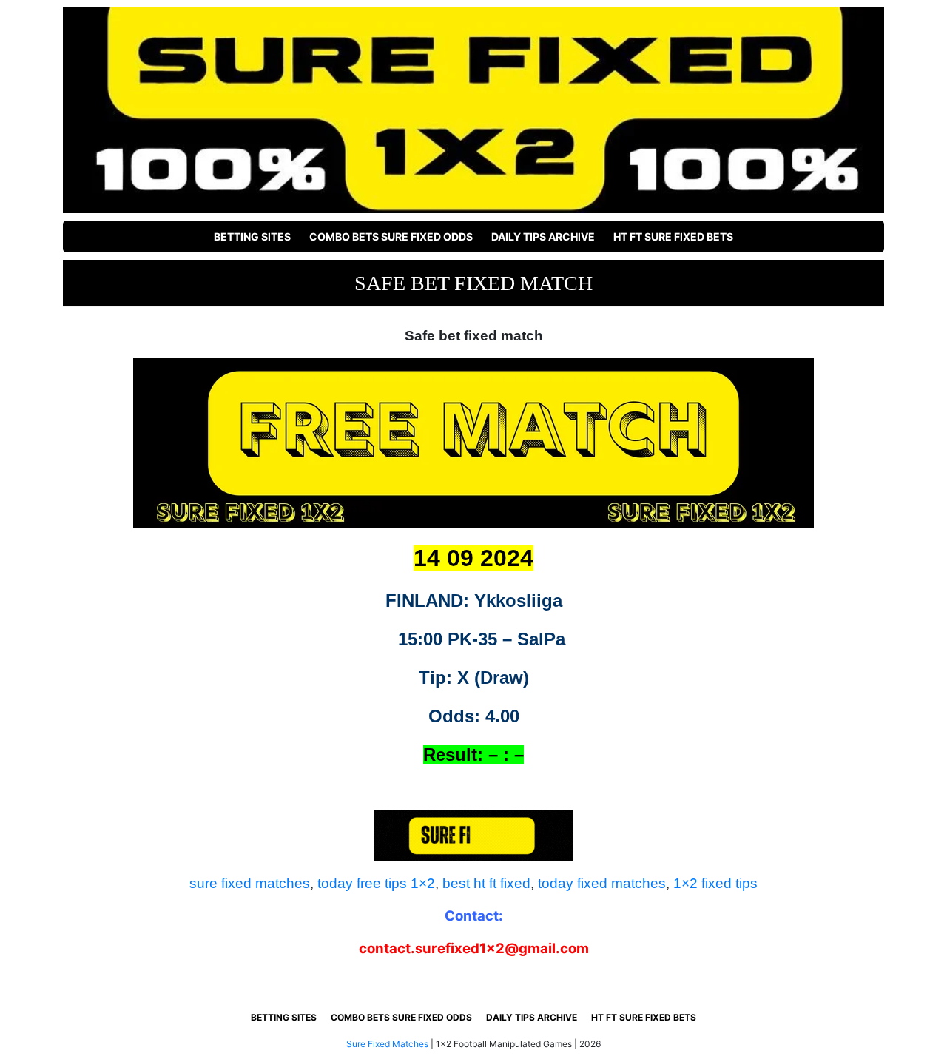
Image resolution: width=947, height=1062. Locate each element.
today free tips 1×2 (376, 883)
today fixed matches (602, 883)
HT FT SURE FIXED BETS (673, 236)
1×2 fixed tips (715, 883)
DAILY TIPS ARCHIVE (543, 236)
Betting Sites (252, 236)
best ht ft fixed (486, 883)
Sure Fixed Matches (387, 1043)
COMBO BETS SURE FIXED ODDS (391, 236)
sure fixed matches (249, 883)
